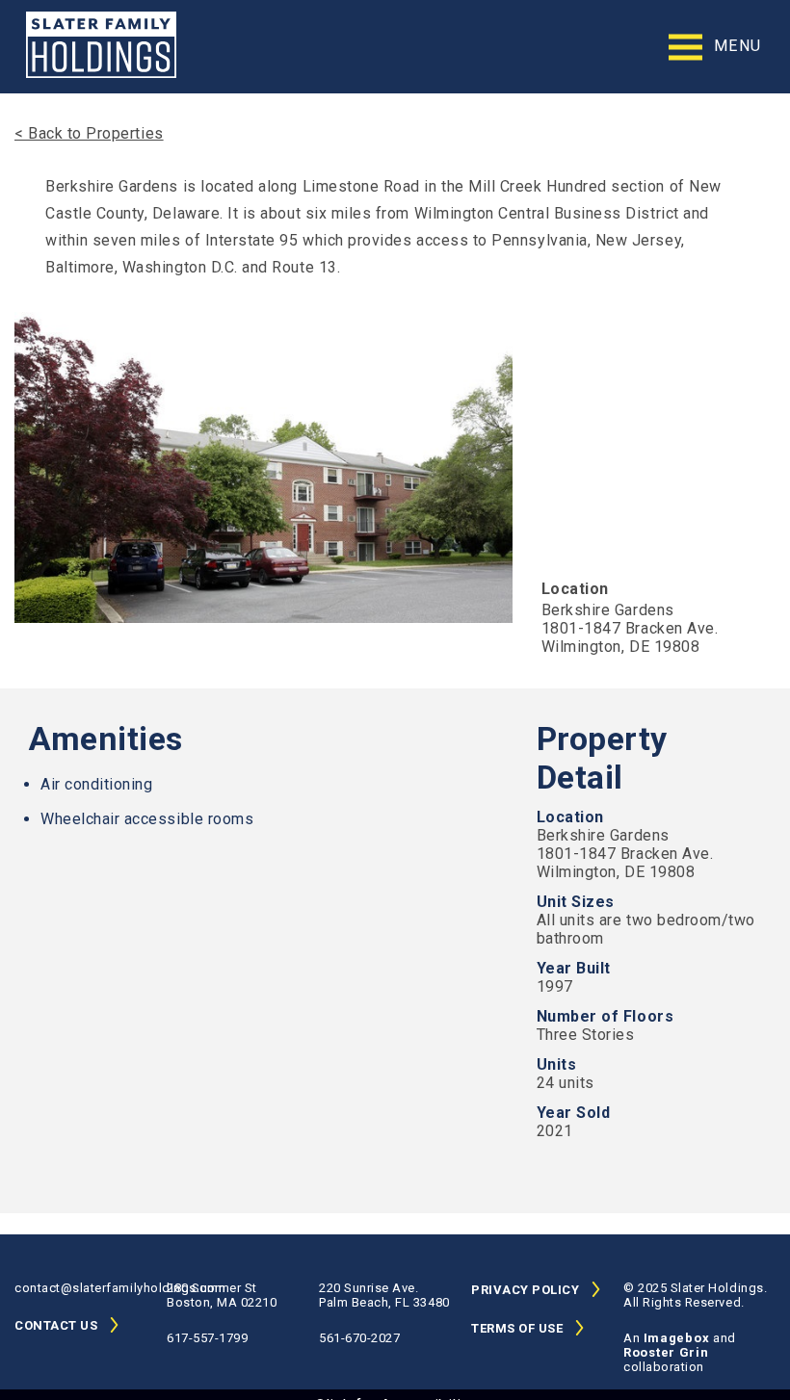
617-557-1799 (207, 1338)
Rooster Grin (666, 1352)
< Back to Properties (89, 133)
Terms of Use (517, 1328)
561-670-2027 (359, 1338)
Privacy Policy (525, 1290)
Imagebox (678, 1338)
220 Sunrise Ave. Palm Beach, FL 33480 (384, 1295)
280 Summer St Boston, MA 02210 (221, 1295)
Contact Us (55, 1325)
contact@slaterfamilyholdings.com (90, 1288)
